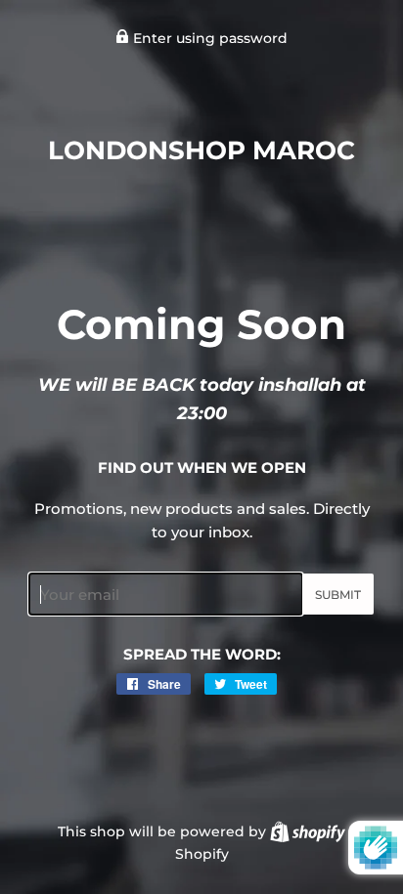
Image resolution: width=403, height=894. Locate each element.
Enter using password (208, 38)
